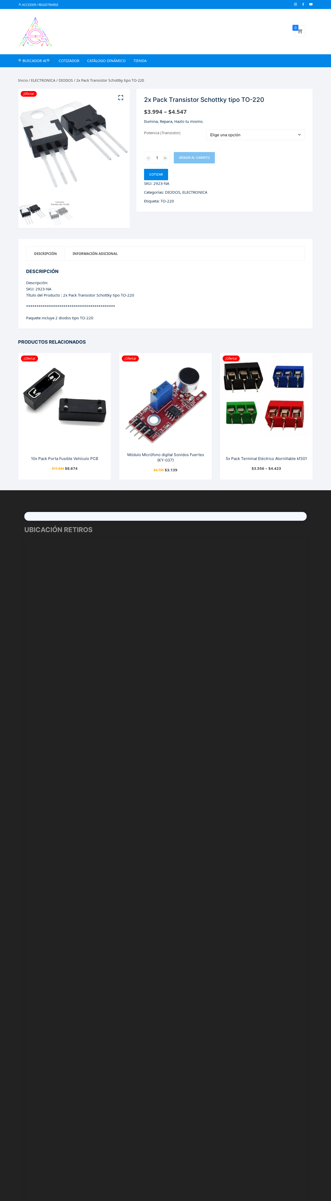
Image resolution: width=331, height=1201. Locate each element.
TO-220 (167, 200)
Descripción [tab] (45, 253)
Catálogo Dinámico (106, 60)
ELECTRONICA (43, 80)
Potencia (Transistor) (162, 132)
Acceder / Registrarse (39, 5)
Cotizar (156, 174)
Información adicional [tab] (95, 253)
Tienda (140, 60)
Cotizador (69, 60)
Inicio (23, 80)
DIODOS (66, 80)
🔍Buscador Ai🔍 (34, 60)
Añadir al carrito (194, 158)
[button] (121, 98)
